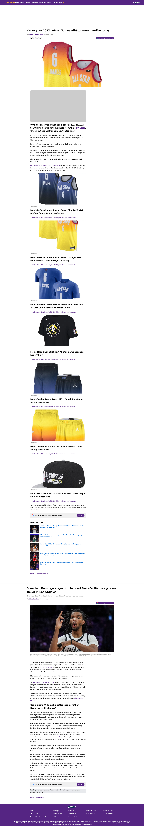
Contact (71, 811)
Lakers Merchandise (42, 573)
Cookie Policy (90, 814)
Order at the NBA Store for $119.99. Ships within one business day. (54, 217)
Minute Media (21, 821)
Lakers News (40, 797)
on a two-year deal (46, 667)
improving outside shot (54, 737)
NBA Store (79, 128)
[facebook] (130, 2)
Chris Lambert (34, 599)
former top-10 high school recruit (44, 682)
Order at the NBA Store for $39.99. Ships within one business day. (54, 312)
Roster (49, 2)
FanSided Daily (108, 811)
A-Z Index (56, 817)
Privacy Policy (57, 814)
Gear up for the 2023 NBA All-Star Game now (45, 165)
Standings (42, 2)
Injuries (55, 2)
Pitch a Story (34, 814)
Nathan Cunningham (36, 34)
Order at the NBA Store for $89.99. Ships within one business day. (54, 406)
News (22, 2)
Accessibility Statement (38, 817)
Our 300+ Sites (91, 811)
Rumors (27, 2)
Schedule (35, 2)
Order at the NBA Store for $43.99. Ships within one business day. (54, 501)
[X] (133, 2)
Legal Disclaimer (108, 814)
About (32, 811)
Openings (56, 811)
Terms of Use (72, 814)
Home (32, 573)
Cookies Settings (74, 817)
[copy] (40, 38)
